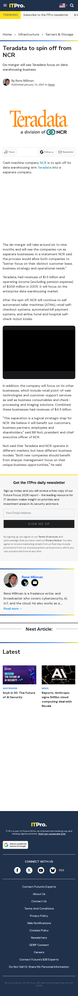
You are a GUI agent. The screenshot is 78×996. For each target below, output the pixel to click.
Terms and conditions (39, 908)
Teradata (44, 167)
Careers (39, 952)
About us (39, 894)
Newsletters (39, 938)
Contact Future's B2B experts (39, 959)
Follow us (49, 151)
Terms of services (48, 536)
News (51, 84)
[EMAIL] (36, 582)
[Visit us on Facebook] (17, 870)
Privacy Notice (54, 540)
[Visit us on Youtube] (41, 870)
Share (12, 151)
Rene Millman (24, 81)
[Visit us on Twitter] (29, 870)
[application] (39, 350)
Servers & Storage (59, 34)
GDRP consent (39, 945)
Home (7, 34)
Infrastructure (28, 34)
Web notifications (39, 923)
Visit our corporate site (51, 833)
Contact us (39, 901)
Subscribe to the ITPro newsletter (45, 15)
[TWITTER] (26, 582)
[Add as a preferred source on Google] (15, 845)
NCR (43, 163)
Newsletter (68, 151)
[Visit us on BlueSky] (52, 870)
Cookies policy (39, 930)
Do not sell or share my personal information (39, 967)
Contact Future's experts (39, 887)
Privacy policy (39, 916)
